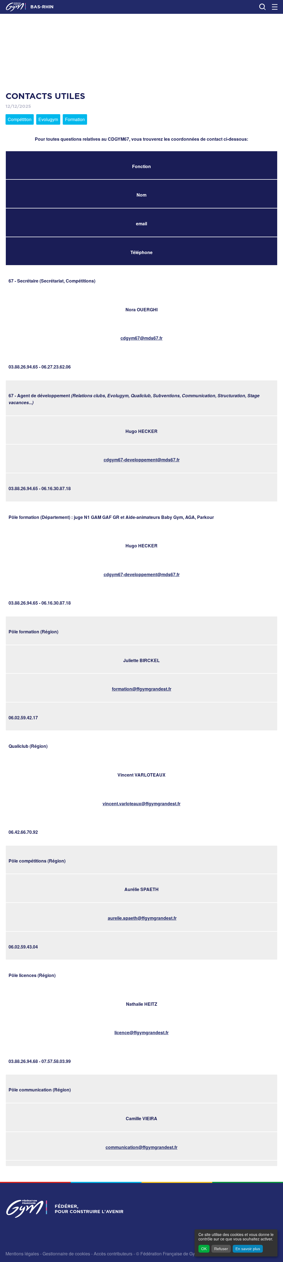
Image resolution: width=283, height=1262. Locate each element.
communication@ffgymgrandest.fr (141, 1147)
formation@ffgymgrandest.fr (141, 689)
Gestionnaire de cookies (66, 1253)
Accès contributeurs (113, 1253)
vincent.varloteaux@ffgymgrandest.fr (141, 803)
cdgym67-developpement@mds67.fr (142, 459)
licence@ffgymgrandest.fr (141, 1032)
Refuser (221, 1249)
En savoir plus (247, 1249)
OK (204, 1249)
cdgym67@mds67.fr (141, 338)
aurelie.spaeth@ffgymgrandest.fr (142, 918)
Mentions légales (22, 1253)
